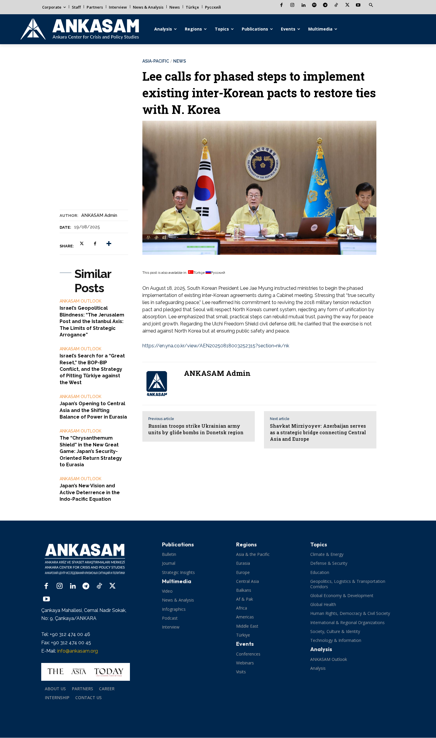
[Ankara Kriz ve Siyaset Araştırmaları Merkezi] (79, 29)
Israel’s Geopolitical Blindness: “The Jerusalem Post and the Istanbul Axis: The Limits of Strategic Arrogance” (92, 321)
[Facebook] (281, 5)
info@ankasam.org (77, 651)
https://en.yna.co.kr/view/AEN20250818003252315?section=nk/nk (215, 346)
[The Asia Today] (85, 672)
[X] (347, 5)
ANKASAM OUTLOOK (80, 301)
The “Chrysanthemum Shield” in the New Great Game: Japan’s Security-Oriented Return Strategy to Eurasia (91, 451)
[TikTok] (336, 5)
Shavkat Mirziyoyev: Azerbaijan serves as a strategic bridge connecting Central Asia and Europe (318, 432)
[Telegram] (325, 5)
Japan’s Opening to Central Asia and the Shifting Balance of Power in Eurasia (93, 410)
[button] (370, 5)
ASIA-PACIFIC (155, 61)
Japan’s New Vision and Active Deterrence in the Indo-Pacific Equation (90, 492)
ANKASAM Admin (99, 215)
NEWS (179, 61)
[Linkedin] (303, 5)
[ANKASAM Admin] (160, 383)
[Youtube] (358, 5)
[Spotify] (314, 5)
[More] (109, 243)
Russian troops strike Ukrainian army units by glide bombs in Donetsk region (196, 429)
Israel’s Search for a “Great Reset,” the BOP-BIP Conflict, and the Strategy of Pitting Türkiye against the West (92, 369)
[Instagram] (292, 5)
